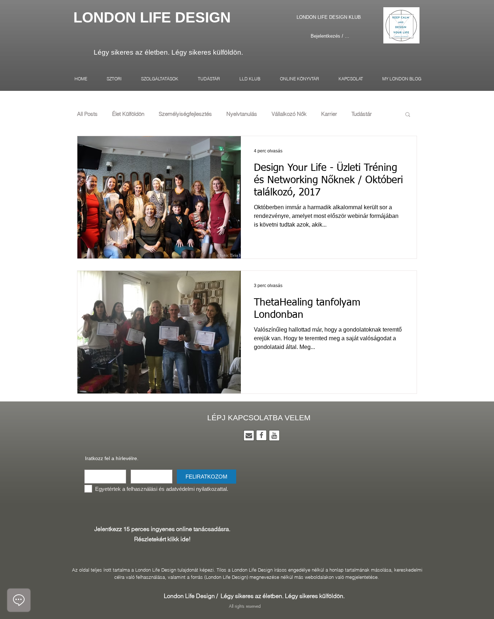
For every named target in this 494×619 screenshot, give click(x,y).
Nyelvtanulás (241, 114)
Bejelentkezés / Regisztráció (330, 36)
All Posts (87, 114)
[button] (407, 115)
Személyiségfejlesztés (185, 114)
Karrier (329, 114)
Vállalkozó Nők (289, 114)
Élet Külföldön (128, 114)
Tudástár (362, 114)
